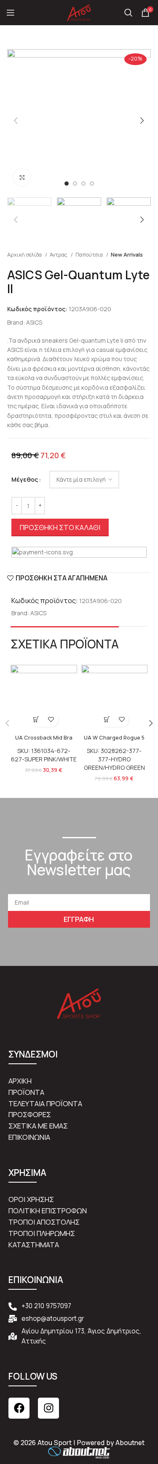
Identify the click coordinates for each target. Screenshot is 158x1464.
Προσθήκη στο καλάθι (60, 527)
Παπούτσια (89, 254)
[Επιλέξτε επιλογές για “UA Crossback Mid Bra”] (36, 719)
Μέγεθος (24, 479)
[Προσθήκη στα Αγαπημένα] (51, 719)
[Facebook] (18, 1408)
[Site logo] (79, 12)
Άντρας (59, 254)
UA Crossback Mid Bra (43, 737)
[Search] (128, 12)
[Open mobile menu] (10, 12)
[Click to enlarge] (21, 177)
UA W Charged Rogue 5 (114, 737)
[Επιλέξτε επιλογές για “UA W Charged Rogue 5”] (106, 719)
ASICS (34, 322)
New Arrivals (127, 254)
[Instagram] (48, 1408)
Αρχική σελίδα (25, 254)
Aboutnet (130, 1442)
